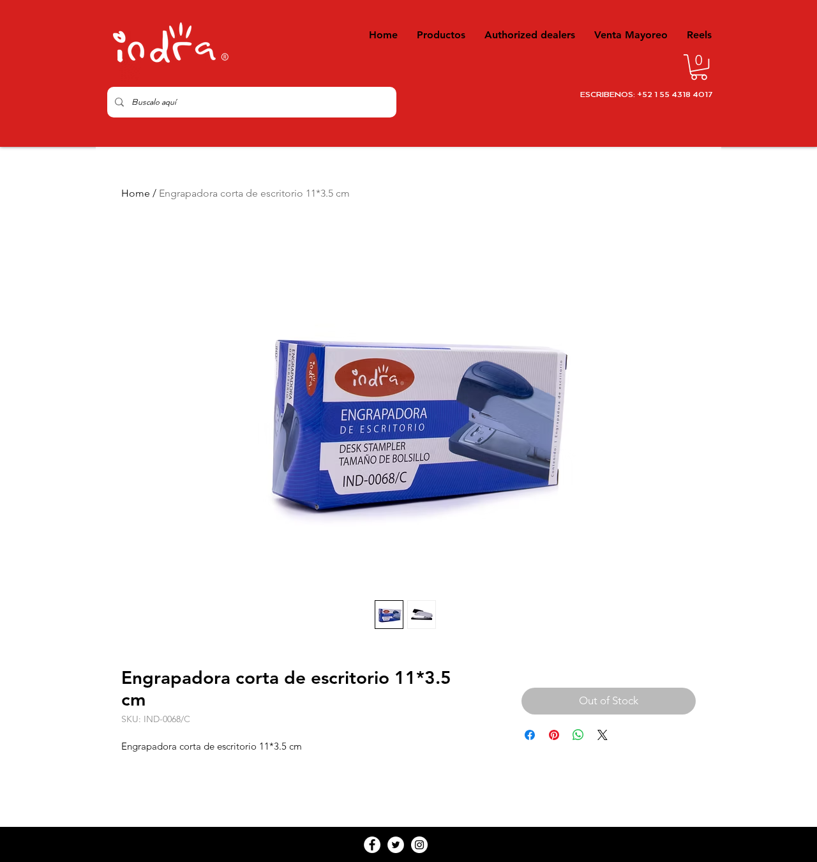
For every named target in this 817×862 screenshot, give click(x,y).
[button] (699, 67)
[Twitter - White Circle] (395, 844)
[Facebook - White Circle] (372, 844)
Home (135, 193)
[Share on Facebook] (529, 735)
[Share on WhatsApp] (578, 735)
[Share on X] (602, 735)
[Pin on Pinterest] (554, 735)
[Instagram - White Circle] (419, 844)
